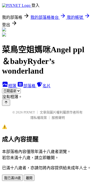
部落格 (29, 86)
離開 (29, 178)
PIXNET (29, 112)
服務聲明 (58, 118)
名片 (47, 86)
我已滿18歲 (12, 178)
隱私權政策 (38, 118)
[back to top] (6, 102)
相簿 (12, 86)
